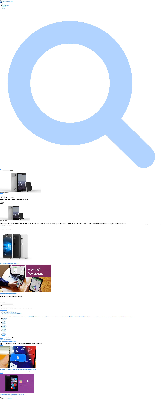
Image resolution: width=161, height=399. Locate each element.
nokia (35, 316)
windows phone (87, 316)
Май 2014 (3, 335)
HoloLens (15, 316)
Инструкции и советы (5, 5)
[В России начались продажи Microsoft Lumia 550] (16, 261)
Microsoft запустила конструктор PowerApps (8, 293)
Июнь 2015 (4, 331)
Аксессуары (4, 6)
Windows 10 (71, 316)
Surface (46, 316)
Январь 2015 (4, 333)
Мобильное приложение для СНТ (7, 311)
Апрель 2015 (4, 332)
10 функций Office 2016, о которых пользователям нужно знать (12, 313)
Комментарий (2, 302)
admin (1, 201)
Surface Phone (4, 227)
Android (3, 316)
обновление (123, 316)
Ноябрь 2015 (4, 327)
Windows (3, 8)
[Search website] (81, 167)
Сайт (1, 307)
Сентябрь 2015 (4, 328)
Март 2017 (3, 320)
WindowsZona (10, 398)
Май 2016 (3, 322)
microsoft (31, 316)
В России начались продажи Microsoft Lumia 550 (9, 263)
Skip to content (2, 0)
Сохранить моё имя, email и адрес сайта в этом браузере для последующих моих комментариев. (16, 308)
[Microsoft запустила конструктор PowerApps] (25, 291)
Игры (3, 7)
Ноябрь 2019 (4, 319)
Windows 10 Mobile (79, 316)
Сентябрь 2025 (4, 318)
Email (1, 305)
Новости (3, 3)
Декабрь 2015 (4, 326)
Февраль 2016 (4, 324)
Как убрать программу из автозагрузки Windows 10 (10, 312)
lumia (18, 316)
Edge (11, 316)
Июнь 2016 (4, 321)
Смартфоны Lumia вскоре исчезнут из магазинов (12, 394)
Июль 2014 (4, 334)
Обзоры (3, 4)
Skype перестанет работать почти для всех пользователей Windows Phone (13, 314)
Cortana (9, 316)
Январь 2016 (4, 325)
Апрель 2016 (4, 323)
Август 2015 (4, 329)
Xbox (97, 316)
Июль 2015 (4, 330)
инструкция (114, 316)
